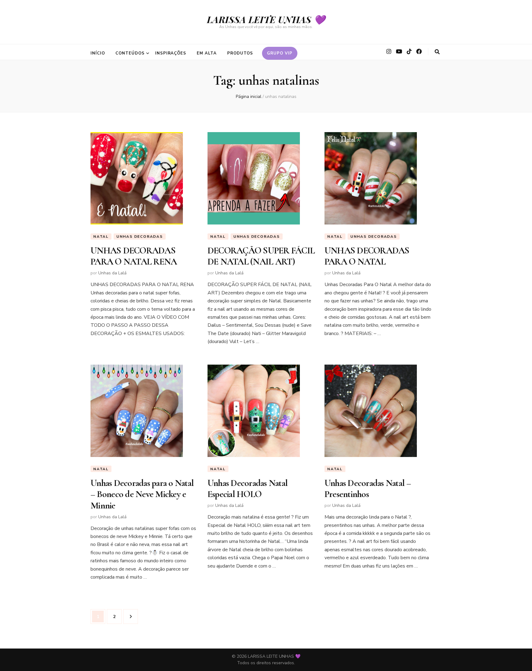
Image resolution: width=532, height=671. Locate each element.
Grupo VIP (279, 53)
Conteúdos (130, 53)
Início (98, 53)
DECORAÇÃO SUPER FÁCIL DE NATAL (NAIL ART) (261, 256)
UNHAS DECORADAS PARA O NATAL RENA (134, 256)
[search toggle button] (437, 52)
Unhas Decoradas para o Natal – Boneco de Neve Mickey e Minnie (142, 494)
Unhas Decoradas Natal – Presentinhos (367, 488)
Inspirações (171, 53)
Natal (101, 236)
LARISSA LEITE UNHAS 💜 (266, 19)
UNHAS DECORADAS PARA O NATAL (366, 256)
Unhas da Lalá (112, 273)
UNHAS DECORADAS (139, 236)
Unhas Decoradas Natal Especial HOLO (248, 488)
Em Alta (207, 53)
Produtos (240, 53)
